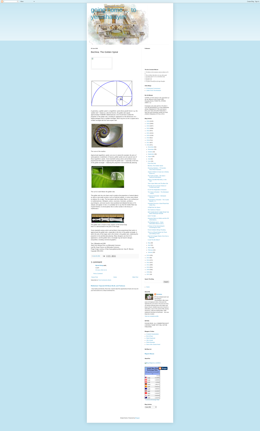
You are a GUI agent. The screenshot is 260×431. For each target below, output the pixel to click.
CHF (148, 382)
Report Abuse (149, 354)
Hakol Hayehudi (150, 338)
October (150, 152)
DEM (148, 384)
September (151, 154)
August (150, 156)
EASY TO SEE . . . (153, 216)
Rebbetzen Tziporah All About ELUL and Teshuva (108, 286)
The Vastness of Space (154, 210)
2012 (148, 262)
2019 (148, 138)
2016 (148, 145)
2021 (148, 133)
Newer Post (94, 277)
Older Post (135, 277)
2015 (148, 255)
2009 (148, 269)
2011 (148, 265)
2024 (148, 126)
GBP (148, 391)
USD (148, 378)
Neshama (159, 294)
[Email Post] (103, 256)
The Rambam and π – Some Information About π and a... (156, 222)
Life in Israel (149, 340)
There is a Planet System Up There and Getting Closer (157, 233)
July (149, 159)
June (149, 161)
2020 (148, 135)
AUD (148, 398)
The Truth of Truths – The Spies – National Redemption (157, 176)
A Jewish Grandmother (152, 334)
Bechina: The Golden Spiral (155, 165)
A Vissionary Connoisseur (153, 88)
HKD (148, 393)
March (150, 247)
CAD (148, 380)
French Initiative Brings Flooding (157, 230)
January (150, 252)
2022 (148, 130)
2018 (148, 140)
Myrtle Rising (99, 265)
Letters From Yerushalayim (153, 90)
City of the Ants (152, 163)
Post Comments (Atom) (104, 280)
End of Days (149, 336)
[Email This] (107, 256)
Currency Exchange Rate (152, 400)
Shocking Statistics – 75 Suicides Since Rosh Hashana (157, 168)
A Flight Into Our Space (154, 207)
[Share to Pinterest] (115, 256)
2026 (148, 121)
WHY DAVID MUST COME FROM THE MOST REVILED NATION (158, 212)
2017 (148, 142)
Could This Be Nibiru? (154, 240)
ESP (148, 387)
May (149, 243)
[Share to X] (111, 256)
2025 (148, 123)
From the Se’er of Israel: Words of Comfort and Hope (157, 186)
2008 (148, 272)
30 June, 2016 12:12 (101, 270)
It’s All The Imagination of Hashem (157, 189)
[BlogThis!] (109, 256)
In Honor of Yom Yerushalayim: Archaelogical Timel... (156, 226)
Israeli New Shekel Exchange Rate (153, 369)
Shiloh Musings (150, 342)
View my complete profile (152, 316)
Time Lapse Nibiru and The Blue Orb (158, 183)
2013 (148, 260)
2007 (148, 274)
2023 (148, 128)
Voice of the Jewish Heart (153, 344)
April (149, 245)
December (151, 147)
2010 (148, 267)
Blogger (137, 418)
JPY (148, 395)
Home (115, 277)
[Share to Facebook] (113, 256)
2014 (148, 257)
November (151, 149)
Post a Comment (98, 273)
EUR (148, 389)
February (150, 250)
